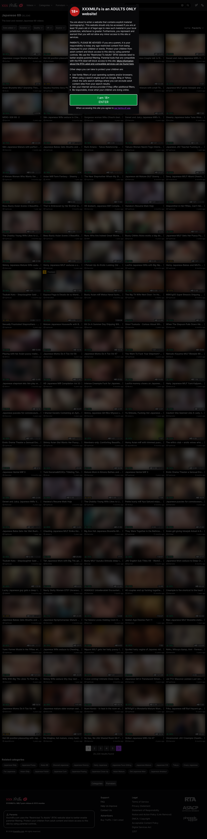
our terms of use (122, 108)
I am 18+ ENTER (104, 100)
